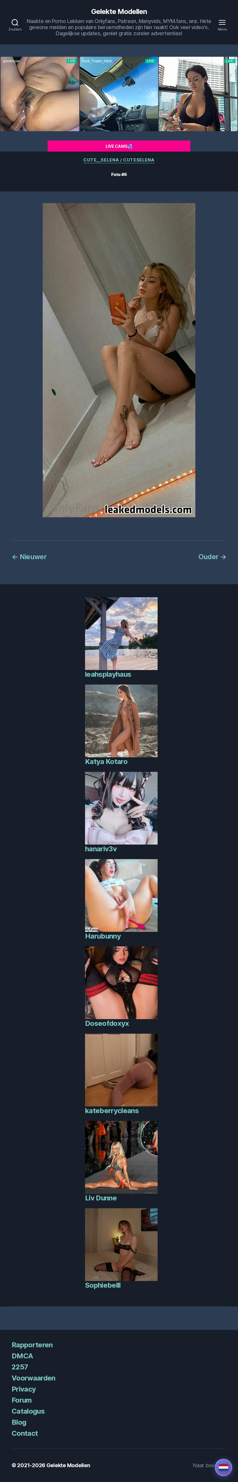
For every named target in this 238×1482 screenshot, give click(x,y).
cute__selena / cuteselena (119, 160)
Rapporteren (32, 1345)
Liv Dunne (101, 1198)
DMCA (22, 1356)
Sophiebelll (103, 1285)
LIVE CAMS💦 (119, 146)
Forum (22, 1400)
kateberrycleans (112, 1110)
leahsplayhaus (108, 674)
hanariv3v (101, 849)
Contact (25, 1433)
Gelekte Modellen (119, 11)
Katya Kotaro (106, 761)
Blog (19, 1422)
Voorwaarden (33, 1378)
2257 (20, 1367)
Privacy (24, 1389)
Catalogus (28, 1411)
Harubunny (103, 936)
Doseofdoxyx (107, 1023)
